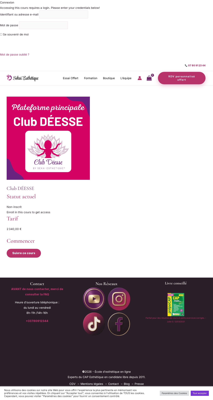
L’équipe (125, 78)
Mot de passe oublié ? (14, 54)
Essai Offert (70, 78)
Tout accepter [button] (200, 393)
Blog (127, 384)
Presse (139, 384)
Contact (113, 384)
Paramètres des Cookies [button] (174, 393)
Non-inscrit (14, 207)
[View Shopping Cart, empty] (149, 78)
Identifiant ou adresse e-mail (19, 14)
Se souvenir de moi (15, 34)
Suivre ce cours (23, 253)
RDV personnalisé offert (181, 78)
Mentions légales (92, 384)
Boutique (109, 78)
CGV (72, 384)
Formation (90, 78)
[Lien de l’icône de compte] (140, 78)
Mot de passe (9, 25)
